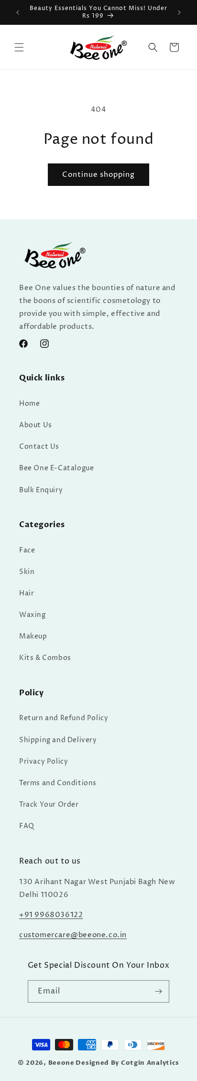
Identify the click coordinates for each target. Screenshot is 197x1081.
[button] (19, 47)
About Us (35, 425)
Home (29, 403)
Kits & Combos (45, 657)
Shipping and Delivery (58, 740)
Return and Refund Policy (63, 718)
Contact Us (39, 446)
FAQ (26, 826)
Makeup (33, 636)
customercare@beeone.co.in (73, 935)
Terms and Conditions (58, 783)
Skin (26, 571)
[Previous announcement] (17, 12)
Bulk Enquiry (41, 490)
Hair (26, 593)
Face (27, 550)
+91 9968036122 (51, 915)
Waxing (32, 614)
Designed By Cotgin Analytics (127, 1063)
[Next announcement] (179, 12)
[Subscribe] (158, 991)
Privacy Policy (43, 761)
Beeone (61, 1063)
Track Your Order (49, 804)
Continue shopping (98, 175)
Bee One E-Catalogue (56, 468)
